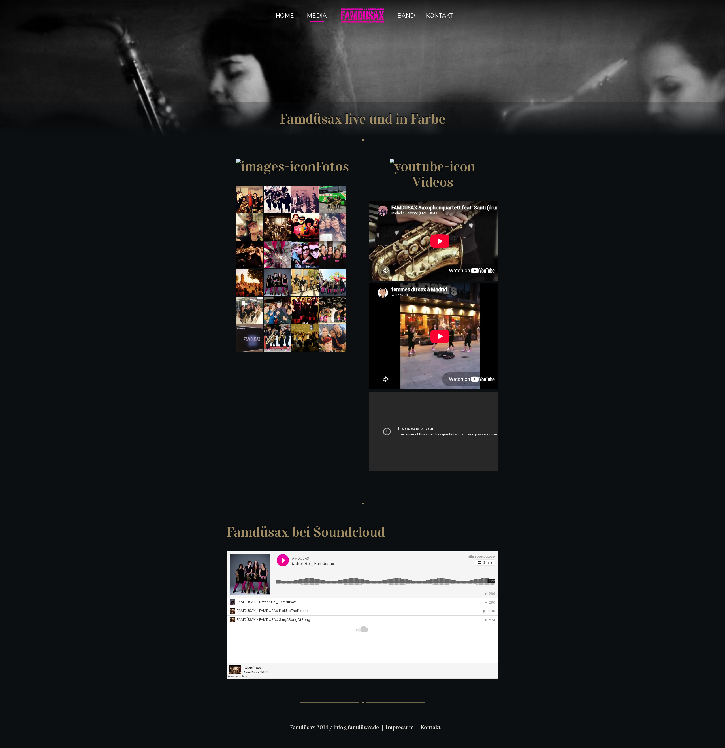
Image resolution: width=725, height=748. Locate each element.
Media (317, 15)
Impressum (400, 727)
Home (285, 15)
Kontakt (440, 15)
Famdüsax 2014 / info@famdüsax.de (334, 727)
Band (406, 15)
